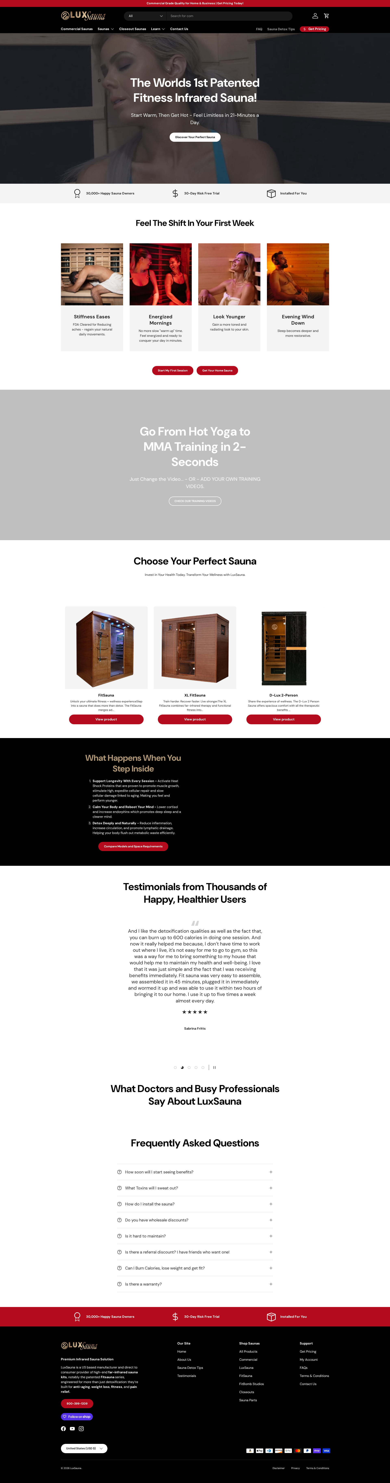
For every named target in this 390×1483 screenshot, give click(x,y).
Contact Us (179, 29)
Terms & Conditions (314, 1376)
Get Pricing (308, 1351)
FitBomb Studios (251, 1384)
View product (106, 719)
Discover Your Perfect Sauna (195, 137)
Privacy (295, 1468)
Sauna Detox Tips (281, 29)
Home (181, 1351)
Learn (155, 29)
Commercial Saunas (77, 29)
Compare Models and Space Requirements (133, 846)
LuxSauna (246, 1368)
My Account (309, 1359)
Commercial (248, 1359)
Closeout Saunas (132, 29)
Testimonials (186, 1376)
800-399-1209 (77, 1403)
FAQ (259, 29)
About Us (184, 1359)
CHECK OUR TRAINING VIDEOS (195, 501)
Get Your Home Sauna (217, 370)
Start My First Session (173, 370)
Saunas (103, 29)
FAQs (304, 1368)
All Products (248, 1351)
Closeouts (246, 1392)
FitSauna (245, 1376)
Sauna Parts (248, 1400)
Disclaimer (279, 1468)
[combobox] (208, 15)
